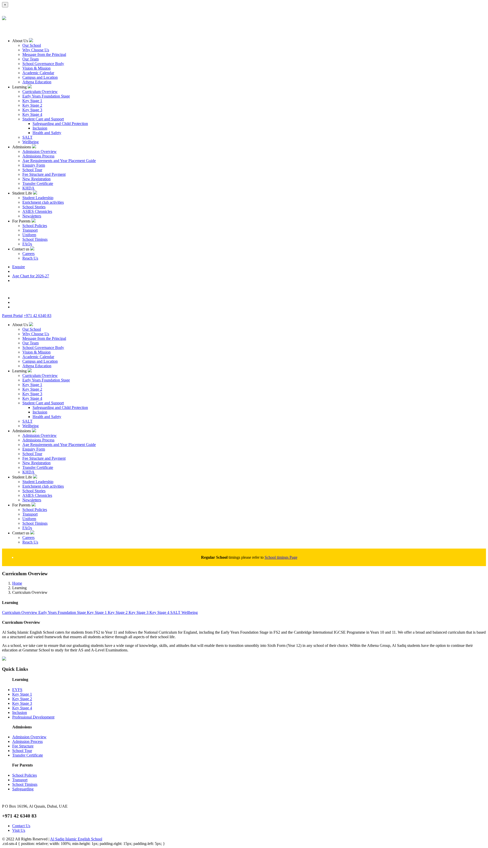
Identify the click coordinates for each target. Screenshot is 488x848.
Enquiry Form (33, 165)
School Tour (32, 170)
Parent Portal (12, 315)
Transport (30, 230)
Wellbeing (30, 142)
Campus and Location (40, 77)
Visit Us (18, 830)
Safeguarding (23, 789)
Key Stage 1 (32, 101)
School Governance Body (43, 63)
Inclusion (40, 128)
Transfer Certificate (37, 183)
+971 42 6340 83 (37, 315)
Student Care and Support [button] (43, 119)
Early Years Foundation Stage (46, 96)
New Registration (36, 179)
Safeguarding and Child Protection (60, 123)
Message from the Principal (44, 54)
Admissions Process (38, 156)
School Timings (35, 239)
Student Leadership (37, 198)
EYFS (17, 689)
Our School (31, 45)
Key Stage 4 (32, 114)
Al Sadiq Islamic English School (76, 839)
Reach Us (30, 258)
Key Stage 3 (32, 110)
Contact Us (21, 826)
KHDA (28, 188)
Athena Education (36, 82)
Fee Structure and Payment (44, 174)
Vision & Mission (36, 68)
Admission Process (27, 741)
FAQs (27, 244)
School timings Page (281, 557)
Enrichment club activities (43, 202)
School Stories (33, 207)
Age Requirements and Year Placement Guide (59, 160)
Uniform (29, 235)
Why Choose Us (35, 50)
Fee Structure (23, 746)
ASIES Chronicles (37, 211)
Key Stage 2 (32, 105)
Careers (28, 253)
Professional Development (33, 717)
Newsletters (31, 216)
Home (17, 583)
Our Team (30, 59)
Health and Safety (47, 133)
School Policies (34, 225)
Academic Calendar (38, 73)
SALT (27, 137)
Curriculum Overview (40, 91)
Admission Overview (39, 151)
